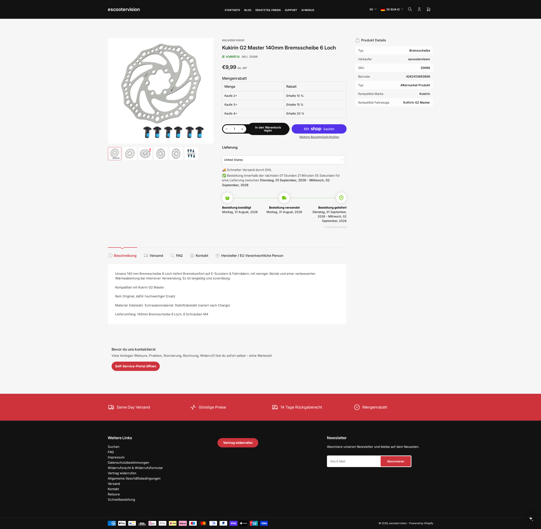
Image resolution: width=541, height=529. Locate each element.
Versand (156, 255)
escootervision (124, 9)
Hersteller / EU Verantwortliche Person (252, 255)
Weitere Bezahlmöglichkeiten (319, 137)
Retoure (114, 494)
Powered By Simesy (336, 227)
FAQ (179, 255)
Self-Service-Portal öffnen (135, 366)
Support (291, 10)
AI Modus (307, 10)
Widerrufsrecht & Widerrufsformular (135, 468)
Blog (247, 10)
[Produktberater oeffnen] (531, 519)
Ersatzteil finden (268, 10)
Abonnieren (395, 461)
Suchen (113, 447)
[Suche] (410, 9)
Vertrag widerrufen (122, 473)
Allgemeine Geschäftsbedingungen (134, 478)
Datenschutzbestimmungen (128, 463)
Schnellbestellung (121, 500)
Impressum (116, 457)
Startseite (232, 10)
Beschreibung (125, 255)
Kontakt (202, 255)
